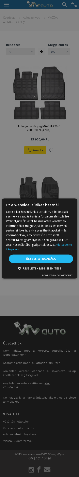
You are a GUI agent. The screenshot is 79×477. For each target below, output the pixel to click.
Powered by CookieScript (57, 275)
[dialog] (39, 238)
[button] (39, 268)
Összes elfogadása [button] (41, 258)
